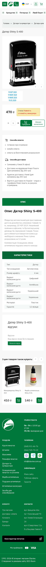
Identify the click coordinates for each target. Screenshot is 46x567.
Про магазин (7, 510)
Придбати (26, 124)
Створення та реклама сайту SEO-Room (18, 561)
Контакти (6, 525)
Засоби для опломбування (8, 491)
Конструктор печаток (14, 539)
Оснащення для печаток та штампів (10, 471)
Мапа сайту (28, 474)
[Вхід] (36, 4)
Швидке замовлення (38, 123)
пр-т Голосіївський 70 (32, 514)
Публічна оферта (31, 478)
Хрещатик (10, 13)
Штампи (5, 450)
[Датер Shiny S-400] (23, 62)
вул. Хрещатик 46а (31, 510)
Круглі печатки (8, 445)
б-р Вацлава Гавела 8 (33, 529)
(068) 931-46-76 (16, 4)
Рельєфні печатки (9, 459)
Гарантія (27, 482)
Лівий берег (38, 13)
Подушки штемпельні (11, 481)
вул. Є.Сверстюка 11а (33, 525)
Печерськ (24, 13)
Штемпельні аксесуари (12, 486)
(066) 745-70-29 (31, 450)
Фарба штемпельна (10, 477)
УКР (27, 4)
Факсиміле (6, 454)
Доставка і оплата (9, 514)
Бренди (5, 521)
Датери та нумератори (7, 464)
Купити (18, 400)
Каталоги (6, 518)
